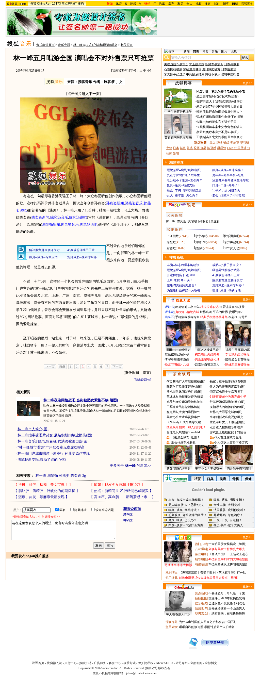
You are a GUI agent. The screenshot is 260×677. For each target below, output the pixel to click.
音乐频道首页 (45, 45)
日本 (176, 148)
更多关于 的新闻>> (130, 466)
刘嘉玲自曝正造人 (207, 364)
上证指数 (173, 236)
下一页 (117, 367)
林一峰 (41, 475)
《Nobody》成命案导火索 (184, 422)
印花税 (244, 142)
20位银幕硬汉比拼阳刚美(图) (227, 564)
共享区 (169, 317)
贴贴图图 (201, 598)
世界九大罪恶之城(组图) (226, 412)
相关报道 (127, 45)
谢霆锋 (221, 148)
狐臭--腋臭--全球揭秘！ (228, 170)
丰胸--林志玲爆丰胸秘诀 (183, 265)
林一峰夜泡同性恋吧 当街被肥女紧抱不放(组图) (80, 400)
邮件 (217, 4)
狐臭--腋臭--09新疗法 (226, 290)
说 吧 (191, 205)
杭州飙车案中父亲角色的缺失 (222, 127)
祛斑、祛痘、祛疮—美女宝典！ (43, 485)
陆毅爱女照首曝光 (237, 359)
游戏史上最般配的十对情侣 (228, 432)
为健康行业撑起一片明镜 (183, 290)
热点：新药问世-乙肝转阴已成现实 (121, 491)
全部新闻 (196, 663)
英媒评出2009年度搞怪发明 (226, 598)
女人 (189, 4)
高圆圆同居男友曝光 (178, 137)
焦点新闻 (201, 593)
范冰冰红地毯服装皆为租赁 (185, 397)
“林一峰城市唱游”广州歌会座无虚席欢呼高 (51, 447)
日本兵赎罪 (231, 64)
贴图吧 (171, 248)
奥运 (212, 142)
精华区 (128, 514)
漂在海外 (172, 622)
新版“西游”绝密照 (178, 468)
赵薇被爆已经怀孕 (177, 354)
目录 (62, 367)
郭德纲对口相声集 (187, 307)
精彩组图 (201, 559)
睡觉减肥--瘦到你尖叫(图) (184, 170)
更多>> (247, 83)
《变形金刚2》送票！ (185, 437)
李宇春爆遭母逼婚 (177, 359)
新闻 (187, 51)
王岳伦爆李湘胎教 (183, 442)
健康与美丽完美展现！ (182, 285)
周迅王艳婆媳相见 (207, 359)
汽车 (162, 4)
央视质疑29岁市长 (176, 64)
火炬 (169, 148)
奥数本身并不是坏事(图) (222, 132)
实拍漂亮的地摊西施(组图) (227, 407)
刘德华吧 (201, 242)
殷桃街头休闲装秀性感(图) (184, 391)
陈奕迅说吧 (78, 217)
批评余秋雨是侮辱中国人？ (224, 111)
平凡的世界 (220, 312)
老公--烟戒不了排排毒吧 (228, 195)
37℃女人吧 (231, 248)
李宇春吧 (201, 236)
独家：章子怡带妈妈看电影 (228, 381)
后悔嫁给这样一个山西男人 (226, 608)
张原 (199, 127)
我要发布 (18, 556)
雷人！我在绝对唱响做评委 (224, 101)
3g (84, 475)
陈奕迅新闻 (40, 217)
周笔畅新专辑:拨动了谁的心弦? (42, 459)
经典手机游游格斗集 (214, 317)
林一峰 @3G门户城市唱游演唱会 (95, 45)
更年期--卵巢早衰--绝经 (228, 175)
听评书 (169, 307)
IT (154, 4)
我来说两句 (119, 70)
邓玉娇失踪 (196, 64)
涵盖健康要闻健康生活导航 (230, 180)
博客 (226, 4)
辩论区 (128, 520)
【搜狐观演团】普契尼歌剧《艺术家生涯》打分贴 (212, 572)
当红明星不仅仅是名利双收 (226, 603)
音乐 (215, 51)
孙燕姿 (64, 475)
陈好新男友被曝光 (237, 364)
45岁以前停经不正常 (226, 275)
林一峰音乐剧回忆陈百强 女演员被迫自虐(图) (53, 441)
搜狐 (33, 3)
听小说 (169, 312)
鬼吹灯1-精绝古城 (187, 312)
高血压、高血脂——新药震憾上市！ (122, 497)
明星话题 (201, 564)
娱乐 (133, 4)
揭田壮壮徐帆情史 (178, 350)
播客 (208, 4)
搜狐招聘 (85, 663)
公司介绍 (181, 663)
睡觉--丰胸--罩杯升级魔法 (184, 190)
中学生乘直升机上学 (178, 111)
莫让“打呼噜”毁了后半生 (183, 175)
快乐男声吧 (231, 236)
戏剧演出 (172, 572)
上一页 (50, 367)
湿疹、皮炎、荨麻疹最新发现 (41, 497)
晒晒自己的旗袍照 (191, 627)
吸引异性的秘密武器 (226, 270)
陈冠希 (211, 148)
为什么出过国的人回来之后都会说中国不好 (208, 622)
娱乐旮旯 (201, 603)
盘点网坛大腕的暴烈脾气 (183, 412)
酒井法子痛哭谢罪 (239, 468)
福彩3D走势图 (238, 317)
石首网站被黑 (173, 69)
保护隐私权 (145, 663)
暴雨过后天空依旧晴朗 (219, 627)
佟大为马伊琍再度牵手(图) (227, 386)
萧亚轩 (215, 221)
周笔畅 (52, 475)
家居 (180, 4)
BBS (235, 4)
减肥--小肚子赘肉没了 (227, 265)
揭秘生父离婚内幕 (237, 350)
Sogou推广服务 (37, 556)
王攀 (199, 137)
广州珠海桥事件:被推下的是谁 (223, 117)
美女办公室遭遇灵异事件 (183, 417)
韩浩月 (200, 111)
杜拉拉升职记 (209, 307)
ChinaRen (44, 3)
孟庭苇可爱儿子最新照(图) (227, 422)
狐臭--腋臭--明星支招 (181, 185)
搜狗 (81, 3)
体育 (119, 4)
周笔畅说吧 (89, 224)
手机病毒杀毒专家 (187, 317)
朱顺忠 (200, 122)
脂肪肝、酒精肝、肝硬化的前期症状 (46, 491)
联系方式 (129, 663)
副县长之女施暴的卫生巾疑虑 (222, 137)
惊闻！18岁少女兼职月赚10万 (117, 485)
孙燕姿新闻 (115, 203)
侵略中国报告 (230, 74)
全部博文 (211, 663)
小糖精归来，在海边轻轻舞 (226, 613)
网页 (196, 51)
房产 (171, 4)
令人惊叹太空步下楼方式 (231, 442)
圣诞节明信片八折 (177, 364)
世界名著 (206, 312)
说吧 (234, 51)
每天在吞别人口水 (178, 614)
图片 (224, 51)
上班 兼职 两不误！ (180, 280)
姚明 (176, 153)
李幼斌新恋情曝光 (237, 354)
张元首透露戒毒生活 (228, 437)
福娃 (226, 142)
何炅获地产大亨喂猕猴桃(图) (186, 381)
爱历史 (200, 96)
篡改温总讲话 (192, 69)
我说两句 (247, 4)
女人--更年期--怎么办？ (182, 195)
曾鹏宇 (200, 101)
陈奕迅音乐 (59, 217)
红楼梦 (240, 307)
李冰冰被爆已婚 (208, 350)
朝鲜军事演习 (214, 64)
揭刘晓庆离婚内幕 (207, 354)
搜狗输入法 (54, 663)
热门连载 (172, 578)
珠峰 (219, 142)
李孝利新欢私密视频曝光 (226, 417)
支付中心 (70, 663)
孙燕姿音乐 (134, 203)
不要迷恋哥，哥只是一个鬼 (226, 593)
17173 (56, 3)
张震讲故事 (227, 307)
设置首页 (38, 663)
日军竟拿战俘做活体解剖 (183, 407)
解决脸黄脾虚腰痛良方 (227, 280)
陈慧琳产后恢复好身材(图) (184, 386)
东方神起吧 (231, 242)
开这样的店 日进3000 (181, 275)
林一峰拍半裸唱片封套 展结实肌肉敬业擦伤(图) (55, 435)
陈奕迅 (76, 475)
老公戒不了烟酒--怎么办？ (184, 180)
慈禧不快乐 (212, 74)
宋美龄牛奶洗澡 (174, 74)
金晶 (203, 148)
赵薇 (183, 148)
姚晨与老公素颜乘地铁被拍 (185, 402)
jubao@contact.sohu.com (141, 673)
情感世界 (201, 608)
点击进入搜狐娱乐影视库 (226, 427)
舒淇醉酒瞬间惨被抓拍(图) (227, 402)
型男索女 (201, 613)
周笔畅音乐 (70, 224)
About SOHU (164, 663)
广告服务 (100, 663)
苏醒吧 (171, 242)
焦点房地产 (69, 3)
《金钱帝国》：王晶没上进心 (228, 554)
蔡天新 (200, 132)
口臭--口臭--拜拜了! (225, 185)
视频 (199, 4)
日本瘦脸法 (228, 69)
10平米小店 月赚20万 (226, 190)
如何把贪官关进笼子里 (221, 122)
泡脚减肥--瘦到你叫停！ (228, 285)
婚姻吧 (199, 248)
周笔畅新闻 (51, 224)
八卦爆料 (201, 549)
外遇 (190, 148)
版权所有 (164, 668)
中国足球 (240, 148)
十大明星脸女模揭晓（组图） (228, 544)
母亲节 (234, 142)
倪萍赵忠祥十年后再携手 (226, 391)
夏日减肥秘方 (211, 69)
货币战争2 (235, 312)
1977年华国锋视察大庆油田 (224, 106)
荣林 (199, 117)
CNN (230, 148)
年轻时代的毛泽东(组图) (222, 96)
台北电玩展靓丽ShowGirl (183, 432)
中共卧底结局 (195, 74)
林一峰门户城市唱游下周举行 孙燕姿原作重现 (54, 453)
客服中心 (115, 663)
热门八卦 (201, 544)
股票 (196, 148)
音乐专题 (64, 45)
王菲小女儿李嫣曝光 (208, 468)
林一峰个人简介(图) (33, 429)
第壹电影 (201, 554)
